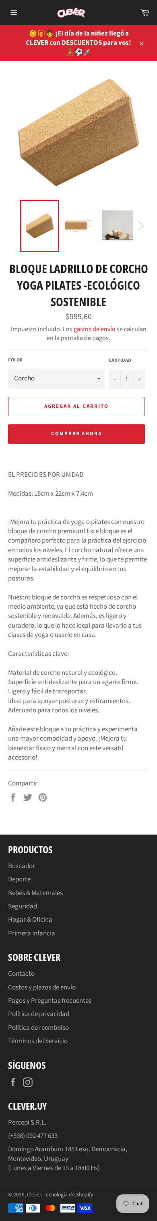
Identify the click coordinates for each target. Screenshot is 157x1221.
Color (15, 360)
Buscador (21, 866)
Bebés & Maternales (35, 893)
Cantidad (120, 360)
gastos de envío (95, 329)
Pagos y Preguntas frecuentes (49, 1001)
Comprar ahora (76, 433)
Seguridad (22, 906)
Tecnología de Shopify (68, 1194)
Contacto (21, 974)
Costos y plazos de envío (42, 987)
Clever (34, 1194)
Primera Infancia (31, 933)
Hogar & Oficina (30, 920)
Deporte (19, 879)
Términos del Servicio (38, 1041)
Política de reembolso (38, 1028)
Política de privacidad (38, 1014)
